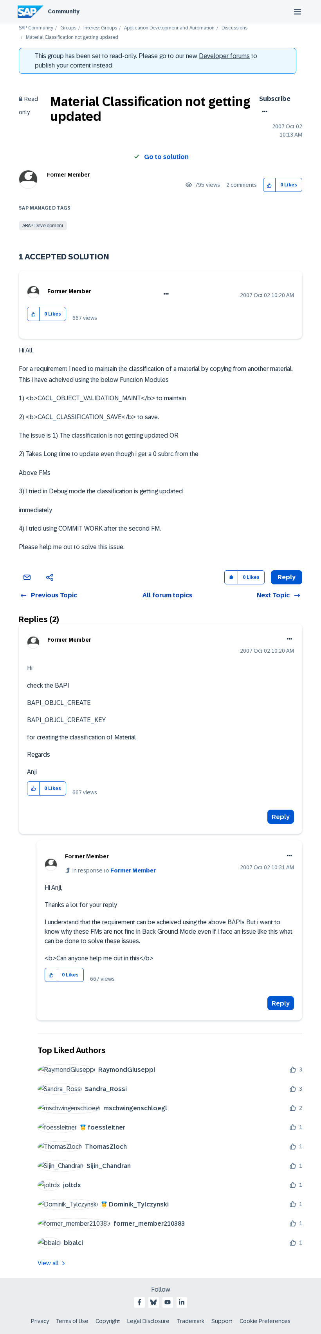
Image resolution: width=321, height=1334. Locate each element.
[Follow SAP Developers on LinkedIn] (182, 1302)
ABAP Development (42, 225)
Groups (68, 28)
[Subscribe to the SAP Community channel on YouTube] (167, 1302)
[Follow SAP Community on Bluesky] (153, 1302)
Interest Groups (100, 28)
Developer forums (224, 56)
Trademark (190, 1321)
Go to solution (166, 156)
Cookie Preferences (265, 1321)
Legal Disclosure (148, 1321)
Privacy (40, 1321)
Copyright (108, 1321)
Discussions (234, 28)
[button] (269, 185)
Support (222, 1321)
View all (48, 1263)
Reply (281, 817)
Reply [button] (287, 577)
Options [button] (263, 111)
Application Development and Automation (169, 28)
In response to (114, 870)
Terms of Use (72, 1321)
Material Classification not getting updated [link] (72, 37)
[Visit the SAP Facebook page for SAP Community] (139, 1302)
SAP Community (36, 28)
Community (63, 11)
